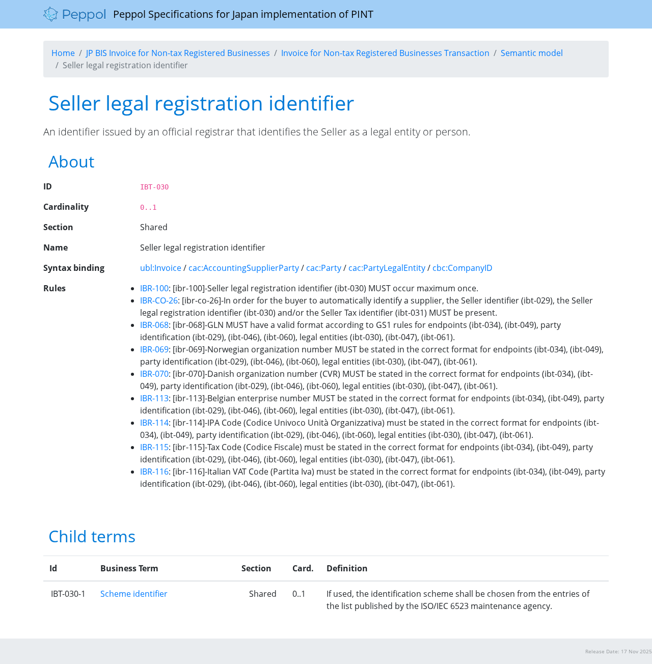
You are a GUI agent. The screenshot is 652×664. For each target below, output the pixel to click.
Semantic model (532, 53)
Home (63, 53)
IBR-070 (154, 373)
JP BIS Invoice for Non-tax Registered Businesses (178, 53)
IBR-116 (154, 471)
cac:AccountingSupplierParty (243, 267)
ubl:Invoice (160, 267)
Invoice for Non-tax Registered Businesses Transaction (385, 53)
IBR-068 (154, 324)
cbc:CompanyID (462, 267)
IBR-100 (154, 288)
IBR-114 (154, 422)
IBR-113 (154, 398)
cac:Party (323, 267)
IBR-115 (154, 447)
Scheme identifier (134, 593)
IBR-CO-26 (159, 300)
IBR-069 (154, 349)
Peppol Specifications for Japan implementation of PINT (239, 14)
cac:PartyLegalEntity (386, 267)
